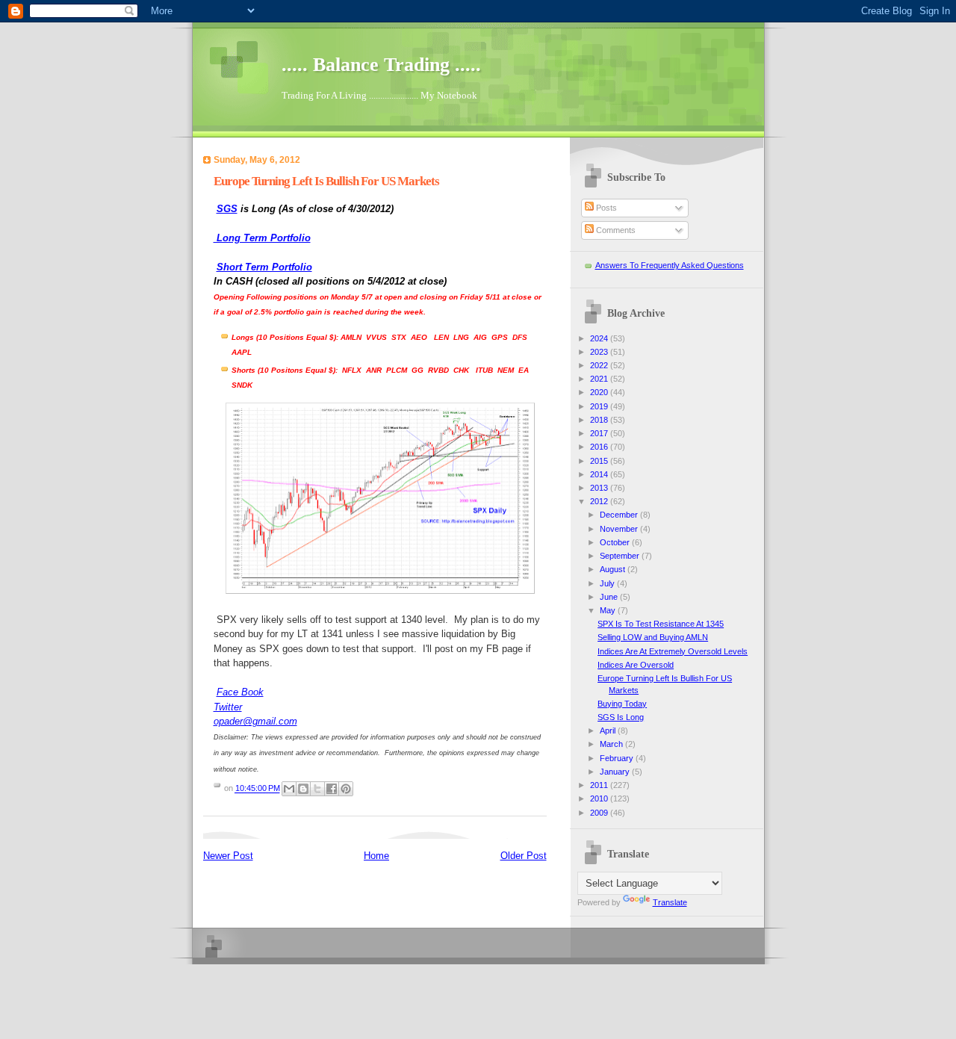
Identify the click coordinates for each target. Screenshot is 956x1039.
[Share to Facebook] (331, 788)
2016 (600, 446)
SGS (227, 208)
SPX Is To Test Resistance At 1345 (661, 623)
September (621, 555)
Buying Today (622, 703)
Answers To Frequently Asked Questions (669, 265)
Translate (670, 902)
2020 (600, 392)
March (612, 743)
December (620, 514)
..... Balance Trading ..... (381, 64)
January (616, 771)
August (613, 569)
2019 (600, 406)
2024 (600, 338)
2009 (600, 812)
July (608, 583)
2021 (600, 378)
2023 (600, 351)
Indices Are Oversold (636, 664)
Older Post (523, 855)
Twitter (228, 707)
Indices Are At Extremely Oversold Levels (673, 651)
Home (376, 855)
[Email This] (289, 788)
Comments (615, 230)
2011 (600, 785)
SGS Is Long (621, 717)
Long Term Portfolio (262, 238)
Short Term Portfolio (264, 267)
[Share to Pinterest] (345, 788)
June (610, 596)
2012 (600, 501)
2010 (600, 798)
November (620, 528)
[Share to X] (317, 788)
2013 (600, 487)
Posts (605, 207)
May (609, 610)
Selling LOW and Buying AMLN (653, 637)
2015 (600, 460)
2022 (600, 365)
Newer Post (228, 855)
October (616, 542)
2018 (600, 419)
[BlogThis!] (303, 788)
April (609, 730)
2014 (600, 474)
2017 (600, 433)
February (618, 758)
